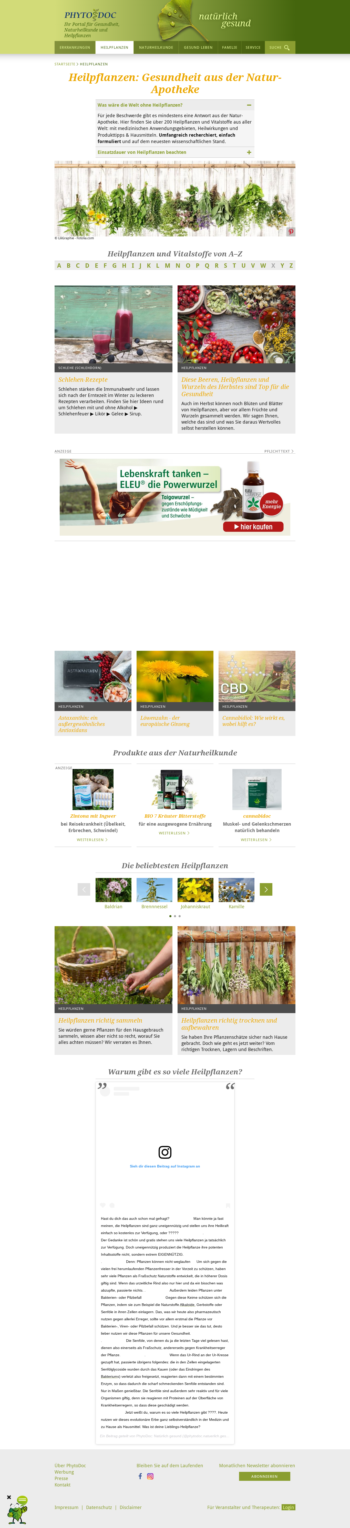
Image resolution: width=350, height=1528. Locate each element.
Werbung (64, 1472)
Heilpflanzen (114, 47)
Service (253, 47)
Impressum (66, 1507)
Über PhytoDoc (70, 1465)
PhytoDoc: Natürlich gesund (158, 1436)
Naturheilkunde (156, 47)
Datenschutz (99, 1507)
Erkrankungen (75, 47)
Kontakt (62, 1485)
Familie (230, 47)
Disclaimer (131, 1507)
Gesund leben (198, 47)
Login (288, 1507)
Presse (61, 1478)
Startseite (65, 64)
